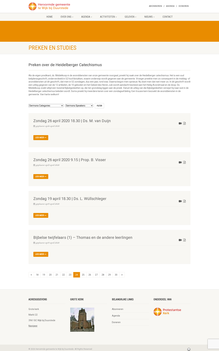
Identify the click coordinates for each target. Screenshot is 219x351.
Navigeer (33, 326)
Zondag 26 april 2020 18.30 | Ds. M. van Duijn (72, 121)
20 (50, 274)
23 (70, 274)
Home (49, 16)
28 (103, 274)
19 (43, 274)
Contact (168, 16)
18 (37, 274)
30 (116, 274)
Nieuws (148, 16)
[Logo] (54, 6)
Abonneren (155, 6)
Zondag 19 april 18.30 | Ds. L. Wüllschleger (69, 198)
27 (96, 274)
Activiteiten (107, 16)
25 (83, 274)
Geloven (129, 16)
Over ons (66, 16)
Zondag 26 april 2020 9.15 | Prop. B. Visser (69, 160)
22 (63, 274)
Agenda (170, 6)
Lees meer (39, 137)
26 (89, 274)
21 (57, 274)
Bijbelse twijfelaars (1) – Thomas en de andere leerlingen (82, 237)
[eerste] (31, 274)
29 (109, 274)
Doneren (184, 6)
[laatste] (122, 274)
